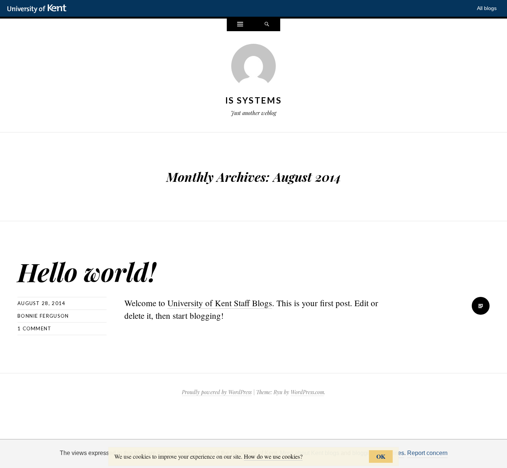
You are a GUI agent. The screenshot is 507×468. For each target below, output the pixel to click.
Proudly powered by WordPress (217, 392)
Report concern (427, 453)
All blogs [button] (487, 8)
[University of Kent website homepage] (38, 8)
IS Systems (253, 100)
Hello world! (86, 271)
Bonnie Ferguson (43, 316)
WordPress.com (307, 392)
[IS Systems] (253, 67)
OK (380, 456)
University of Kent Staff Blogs (219, 302)
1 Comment (34, 328)
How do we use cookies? (273, 456)
